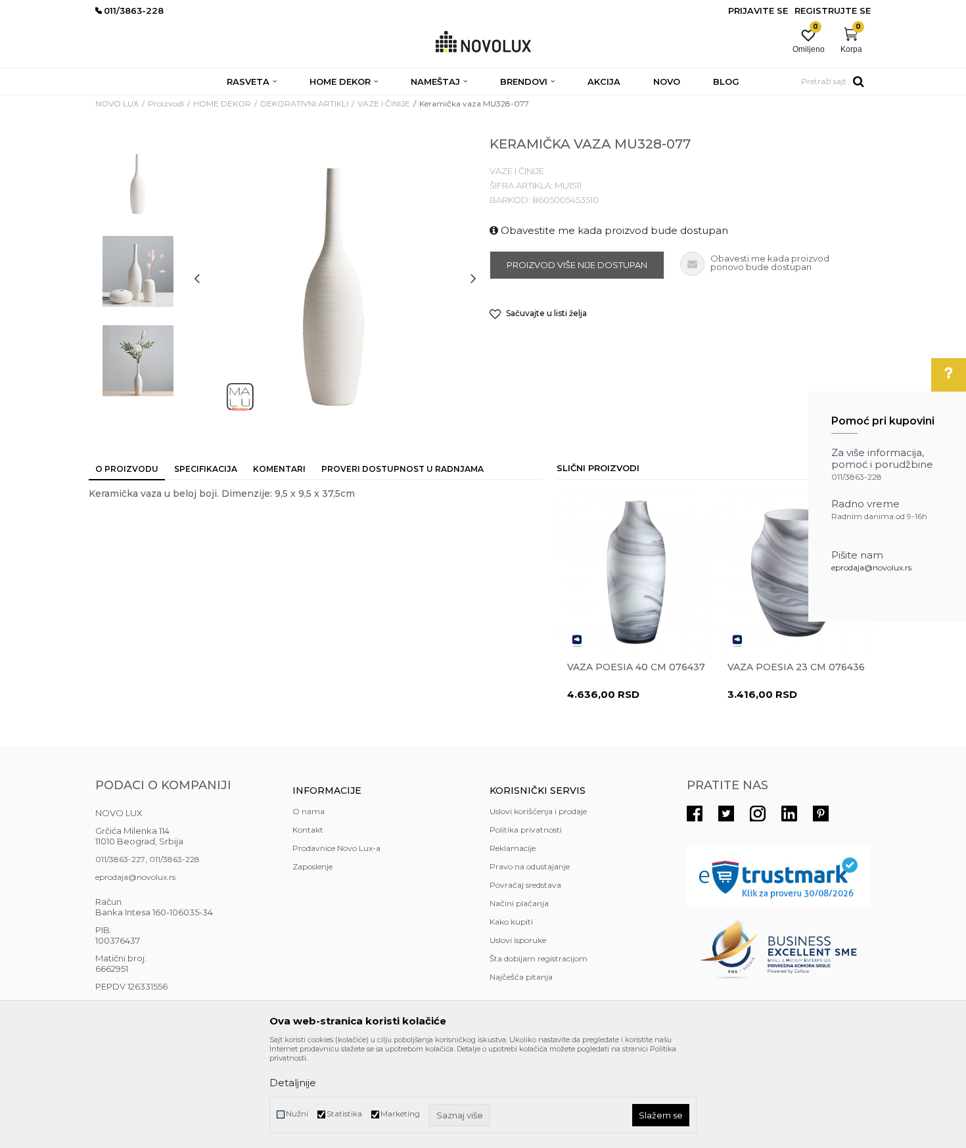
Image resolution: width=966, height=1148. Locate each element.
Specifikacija (205, 469)
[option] (138, 182)
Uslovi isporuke (518, 940)
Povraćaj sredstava (525, 885)
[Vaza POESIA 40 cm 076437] (636, 572)
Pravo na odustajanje (530, 866)
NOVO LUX (117, 103)
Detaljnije (292, 1082)
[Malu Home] (239, 396)
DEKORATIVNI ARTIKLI (304, 103)
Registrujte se (832, 10)
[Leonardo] (577, 641)
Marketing (400, 1113)
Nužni (297, 1113)
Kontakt (307, 830)
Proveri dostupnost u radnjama (402, 469)
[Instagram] (758, 813)
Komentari (279, 469)
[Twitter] (726, 813)
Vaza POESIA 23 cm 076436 (796, 667)
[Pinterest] (821, 813)
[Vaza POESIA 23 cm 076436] (796, 572)
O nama (308, 811)
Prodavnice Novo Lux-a (336, 848)
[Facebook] (694, 813)
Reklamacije (513, 848)
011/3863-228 (174, 859)
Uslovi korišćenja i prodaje (538, 811)
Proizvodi (166, 103)
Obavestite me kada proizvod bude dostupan (613, 230)
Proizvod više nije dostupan (577, 265)
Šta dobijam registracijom (538, 958)
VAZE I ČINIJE (383, 103)
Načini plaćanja (519, 903)
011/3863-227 (120, 859)
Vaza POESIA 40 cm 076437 (636, 667)
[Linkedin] (789, 813)
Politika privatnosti (526, 830)
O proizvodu (126, 469)
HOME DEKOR (222, 103)
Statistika (344, 1113)
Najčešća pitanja (521, 977)
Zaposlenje (312, 866)
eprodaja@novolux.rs (871, 567)
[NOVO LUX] (483, 42)
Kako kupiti (511, 922)
